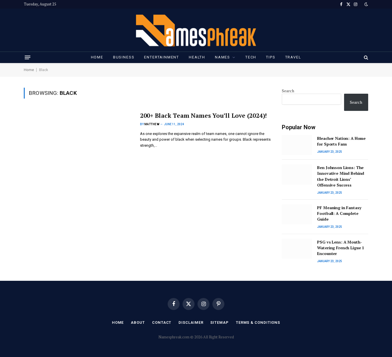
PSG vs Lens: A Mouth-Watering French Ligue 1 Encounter (340, 247)
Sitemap (219, 322)
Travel (293, 57)
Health (197, 57)
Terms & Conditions (258, 322)
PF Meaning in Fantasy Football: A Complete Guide (339, 213)
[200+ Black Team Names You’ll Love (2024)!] (78, 144)
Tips (270, 57)
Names (222, 57)
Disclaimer (190, 322)
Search (288, 90)
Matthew (152, 124)
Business (124, 57)
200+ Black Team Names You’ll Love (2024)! (203, 115)
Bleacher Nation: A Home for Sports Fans (341, 141)
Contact (161, 322)
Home (97, 57)
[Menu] (27, 57)
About (138, 322)
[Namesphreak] (196, 30)
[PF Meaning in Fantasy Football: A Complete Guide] (297, 214)
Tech (250, 57)
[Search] (365, 57)
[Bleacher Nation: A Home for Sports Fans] (297, 145)
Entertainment (161, 57)
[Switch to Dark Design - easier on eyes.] (365, 4)
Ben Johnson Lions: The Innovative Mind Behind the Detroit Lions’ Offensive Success (340, 176)
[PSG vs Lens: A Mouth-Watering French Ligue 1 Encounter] (297, 249)
